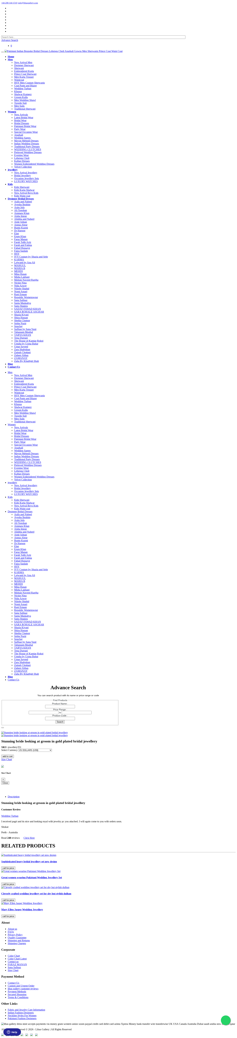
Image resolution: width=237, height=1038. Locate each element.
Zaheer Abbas (21, 355)
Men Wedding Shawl (25, 100)
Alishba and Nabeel (24, 219)
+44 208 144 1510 (9, 3)
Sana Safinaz (20, 300)
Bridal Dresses (21, 123)
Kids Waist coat (22, 195)
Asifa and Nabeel (23, 201)
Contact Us (13, 679)
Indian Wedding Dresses (26, 143)
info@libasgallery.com (28, 3)
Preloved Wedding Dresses (28, 152)
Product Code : (60, 715)
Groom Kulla (21, 97)
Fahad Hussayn (22, 248)
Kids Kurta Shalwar (24, 190)
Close (5, 783)
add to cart (8, 756)
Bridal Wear (20, 120)
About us (12, 928)
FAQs (11, 931)
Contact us (13, 961)
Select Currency (9, 750)
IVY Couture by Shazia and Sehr (31, 256)
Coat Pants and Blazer (25, 85)
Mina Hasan (20, 274)
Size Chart (6, 759)
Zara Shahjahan (22, 349)
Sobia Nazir (20, 323)
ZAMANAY (21, 358)
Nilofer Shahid (21, 288)
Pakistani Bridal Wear (25, 126)
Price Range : (60, 709)
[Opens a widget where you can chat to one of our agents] (12, 1032)
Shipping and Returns (19, 940)
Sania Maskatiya (22, 303)
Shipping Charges (17, 943)
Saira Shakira (21, 306)
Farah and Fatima (23, 245)
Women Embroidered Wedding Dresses (34, 164)
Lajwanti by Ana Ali (24, 262)
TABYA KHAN (22, 335)
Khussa (18, 91)
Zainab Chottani (22, 352)
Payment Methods (17, 991)
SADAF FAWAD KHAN (27, 309)
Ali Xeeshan (20, 210)
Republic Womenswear (26, 297)
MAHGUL (20, 265)
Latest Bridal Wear (23, 117)
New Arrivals (21, 114)
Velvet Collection (23, 166)
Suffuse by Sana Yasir (25, 329)
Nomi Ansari (20, 291)
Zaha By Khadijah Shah (26, 361)
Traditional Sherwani (24, 108)
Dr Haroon (19, 230)
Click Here (29, 837)
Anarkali (18, 135)
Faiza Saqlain (21, 251)
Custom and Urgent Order (21, 985)
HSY (17, 253)
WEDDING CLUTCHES (27, 149)
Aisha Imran (20, 216)
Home (4, 729)
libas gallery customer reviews (23, 988)
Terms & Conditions (18, 997)
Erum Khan (20, 236)
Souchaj (18, 326)
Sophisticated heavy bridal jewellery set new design (29, 861)
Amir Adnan (20, 222)
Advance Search (9, 40)
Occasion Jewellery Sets (26, 178)
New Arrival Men (23, 62)
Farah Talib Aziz (22, 242)
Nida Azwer (20, 285)
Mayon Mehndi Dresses (26, 140)
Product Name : (60, 703)
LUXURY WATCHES (26, 181)
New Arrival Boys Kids (26, 193)
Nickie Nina (20, 282)
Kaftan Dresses (22, 161)
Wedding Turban (22, 88)
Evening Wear (21, 155)
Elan (16, 233)
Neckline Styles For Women (22, 1015)
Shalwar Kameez (23, 94)
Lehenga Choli (21, 158)
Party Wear (19, 129)
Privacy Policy (15, 934)
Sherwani (19, 68)
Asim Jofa (19, 207)
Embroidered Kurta (24, 71)
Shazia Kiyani (21, 314)
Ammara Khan (21, 213)
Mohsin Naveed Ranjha (26, 280)
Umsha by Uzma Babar (26, 343)
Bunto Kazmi (21, 227)
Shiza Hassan (21, 317)
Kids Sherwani (21, 187)
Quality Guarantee (17, 937)
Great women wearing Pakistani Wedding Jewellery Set (31, 877)
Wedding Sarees (22, 137)
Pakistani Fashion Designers (22, 1018)
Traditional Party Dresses (27, 146)
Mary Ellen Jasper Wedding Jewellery (22, 909)
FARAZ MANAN (17, 964)
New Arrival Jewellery (25, 172)
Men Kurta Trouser (24, 77)
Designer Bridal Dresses (20, 511)
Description (14, 796)
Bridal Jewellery (22, 175)
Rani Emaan (20, 294)
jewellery (12, 482)
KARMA (19, 259)
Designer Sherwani (24, 65)
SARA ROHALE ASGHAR (29, 311)
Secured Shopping (17, 994)
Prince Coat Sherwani (25, 74)
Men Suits (19, 106)
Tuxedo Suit (20, 103)
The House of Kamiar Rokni (28, 340)
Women (12, 424)
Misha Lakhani (22, 277)
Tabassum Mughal (23, 332)
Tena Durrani (21, 337)
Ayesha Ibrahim (22, 204)
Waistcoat (19, 79)
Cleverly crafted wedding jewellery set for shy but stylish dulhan (36, 893)
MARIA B (19, 268)
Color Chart (14, 955)
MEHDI (18, 271)
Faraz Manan (21, 239)
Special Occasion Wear (26, 132)
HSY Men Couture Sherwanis (29, 82)
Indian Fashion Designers (21, 1012)
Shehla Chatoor (22, 320)
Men (10, 372)
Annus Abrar (20, 224)
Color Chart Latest (17, 958)
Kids (10, 497)
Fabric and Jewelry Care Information (26, 1009)
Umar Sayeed (21, 346)
